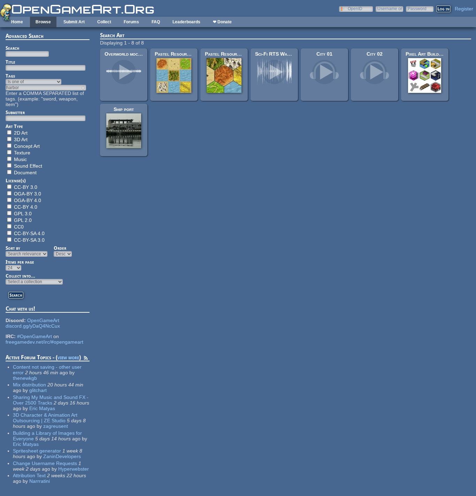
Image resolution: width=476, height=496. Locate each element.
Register (464, 8)
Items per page (20, 262)
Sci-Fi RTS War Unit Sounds (286, 54)
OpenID (355, 8)
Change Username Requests (45, 463)
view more (68, 357)
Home (17, 21)
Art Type (14, 126)
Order (60, 248)
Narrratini (39, 481)
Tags (10, 76)
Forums (131, 21)
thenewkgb (25, 378)
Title (10, 62)
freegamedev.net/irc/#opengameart (44, 342)
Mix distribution (29, 384)
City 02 (375, 54)
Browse (43, 21)
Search (12, 48)
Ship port (124, 109)
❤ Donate (222, 21)
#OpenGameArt (34, 336)
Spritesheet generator (37, 451)
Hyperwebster (73, 469)
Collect (104, 21)
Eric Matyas (42, 408)
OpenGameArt (43, 320)
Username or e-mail (389, 8)
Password (417, 8)
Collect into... (20, 276)
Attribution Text (29, 475)
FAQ (156, 21)
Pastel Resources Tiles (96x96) (190, 54)
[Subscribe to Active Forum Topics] (86, 359)
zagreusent (55, 426)
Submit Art (74, 21)
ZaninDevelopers (62, 456)
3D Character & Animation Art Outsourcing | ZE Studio (45, 417)
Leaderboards (186, 21)
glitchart (38, 390)
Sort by (13, 248)
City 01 (324, 54)
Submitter (15, 112)
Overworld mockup (125, 54)
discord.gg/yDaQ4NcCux (33, 326)
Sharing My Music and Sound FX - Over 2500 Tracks (51, 400)
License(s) (16, 180)
